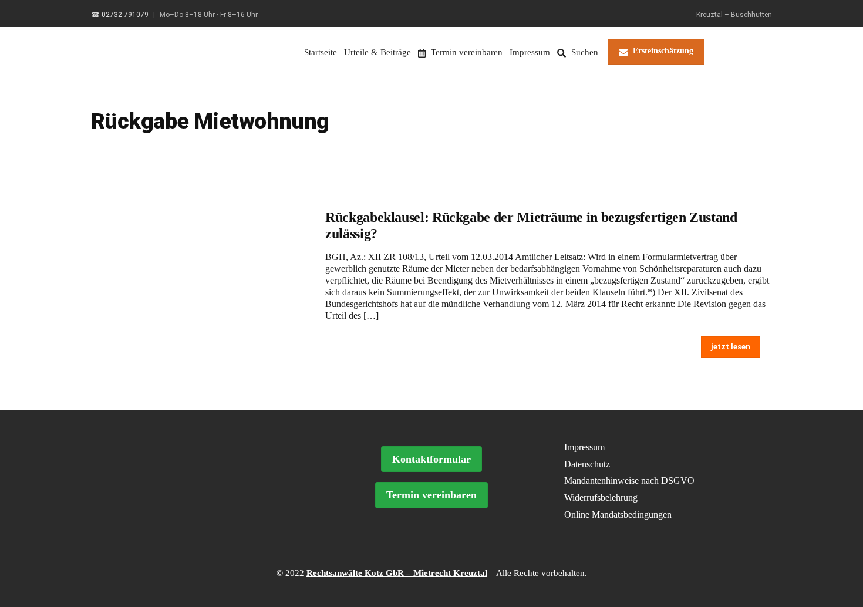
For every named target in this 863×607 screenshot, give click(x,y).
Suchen (583, 52)
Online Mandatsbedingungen (618, 515)
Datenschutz (587, 464)
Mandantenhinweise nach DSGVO (629, 480)
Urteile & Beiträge (377, 52)
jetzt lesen (730, 346)
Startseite (320, 52)
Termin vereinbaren (466, 52)
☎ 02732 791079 (120, 15)
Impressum (530, 52)
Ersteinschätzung (663, 50)
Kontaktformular (431, 459)
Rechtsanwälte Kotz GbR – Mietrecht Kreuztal (396, 573)
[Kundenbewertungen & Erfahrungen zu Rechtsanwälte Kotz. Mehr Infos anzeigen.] (201, 506)
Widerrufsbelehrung (601, 498)
